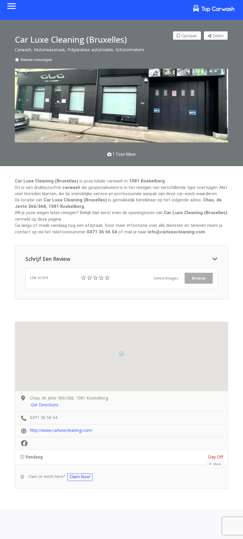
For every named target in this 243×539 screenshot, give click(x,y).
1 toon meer (123, 154)
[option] (121, 105)
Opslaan (188, 35)
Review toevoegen (36, 59)
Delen (217, 35)
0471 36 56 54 (43, 417)
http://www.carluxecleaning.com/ (61, 430)
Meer (217, 464)
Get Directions (44, 405)
